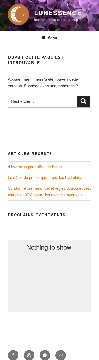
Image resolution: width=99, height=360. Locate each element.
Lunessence (58, 12)
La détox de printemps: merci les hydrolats (44, 177)
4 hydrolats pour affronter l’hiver (35, 166)
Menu (52, 37)
